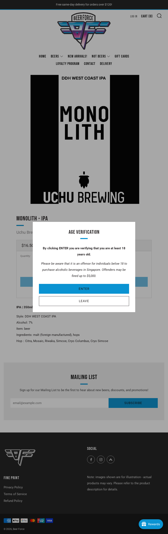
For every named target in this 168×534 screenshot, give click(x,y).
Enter (84, 289)
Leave (84, 301)
